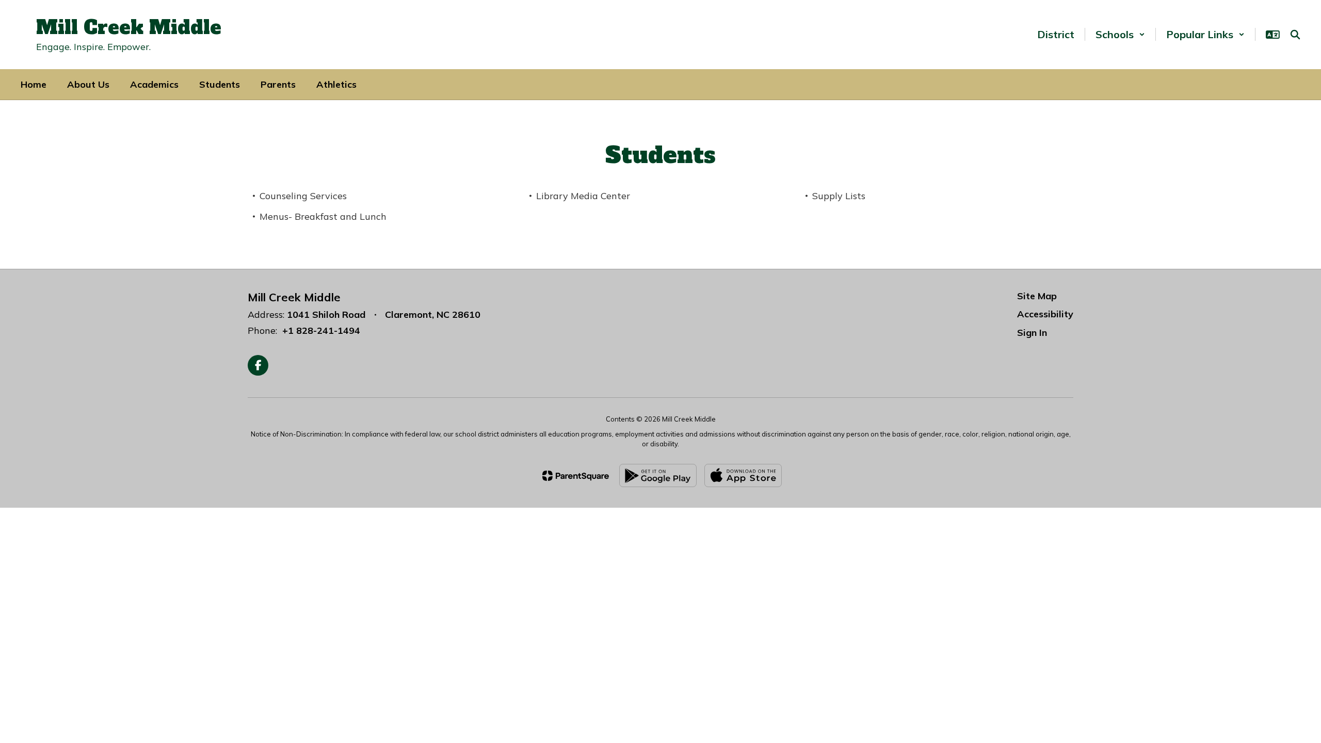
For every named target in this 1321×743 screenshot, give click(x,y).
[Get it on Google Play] (658, 475)
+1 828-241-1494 (321, 330)
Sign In (1032, 332)
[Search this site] (1295, 34)
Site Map (1037, 296)
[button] (1120, 34)
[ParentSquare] (575, 475)
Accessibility (1045, 314)
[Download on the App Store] (743, 475)
